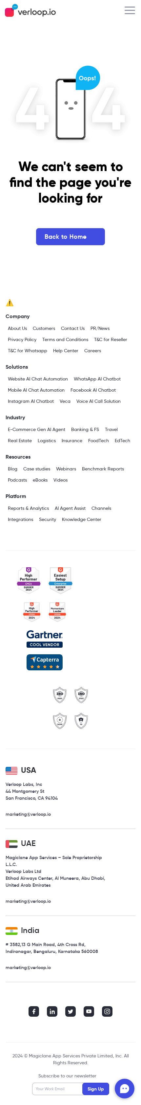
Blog (12, 469)
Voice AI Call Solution (98, 401)
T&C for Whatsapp (27, 351)
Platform (16, 496)
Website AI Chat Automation (38, 379)
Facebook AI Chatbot (93, 390)
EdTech (122, 441)
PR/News (100, 328)
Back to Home (66, 236)
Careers (92, 351)
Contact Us (73, 328)
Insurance (72, 441)
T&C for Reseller (110, 339)
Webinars (66, 469)
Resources (18, 456)
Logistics (47, 441)
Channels (101, 508)
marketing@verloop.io (28, 814)
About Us (17, 328)
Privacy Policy (22, 339)
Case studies (36, 469)
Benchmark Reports (103, 469)
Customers (44, 328)
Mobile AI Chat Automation (36, 390)
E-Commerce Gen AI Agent (36, 429)
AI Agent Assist (70, 508)
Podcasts (17, 480)
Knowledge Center (81, 519)
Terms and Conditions (65, 339)
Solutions (17, 366)
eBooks (40, 480)
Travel (111, 429)
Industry (15, 417)
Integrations (20, 519)
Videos (60, 480)
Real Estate (20, 441)
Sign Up (96, 1089)
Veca (65, 401)
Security (47, 519)
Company (18, 316)
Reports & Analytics (28, 508)
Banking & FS (85, 429)
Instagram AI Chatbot (31, 401)
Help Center (65, 351)
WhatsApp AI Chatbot (97, 379)
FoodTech (98, 441)
